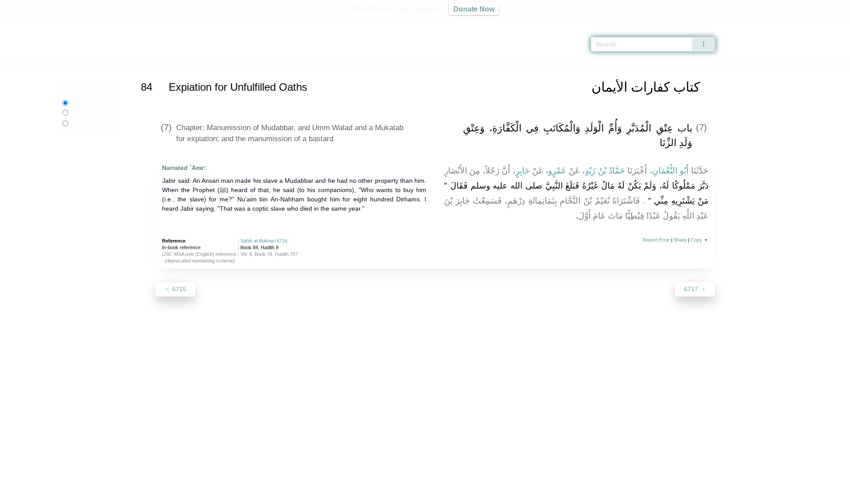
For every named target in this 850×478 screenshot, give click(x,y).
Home (156, 63)
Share (680, 240)
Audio (828, 22)
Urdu (84, 112)
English (80, 103)
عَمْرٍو (557, 170)
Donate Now (474, 9)
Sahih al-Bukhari (191, 63)
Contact (453, 470)
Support (382, 470)
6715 (178, 289)
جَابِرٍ (522, 170)
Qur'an (740, 22)
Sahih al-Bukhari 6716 (263, 240)
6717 (692, 289)
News (355, 470)
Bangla (86, 123)
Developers (418, 470)
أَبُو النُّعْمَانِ (670, 170)
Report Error (656, 240)
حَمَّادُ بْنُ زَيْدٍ (605, 170)
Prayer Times (798, 22)
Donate (482, 470)
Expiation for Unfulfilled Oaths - (285, 63)
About (331, 470)
